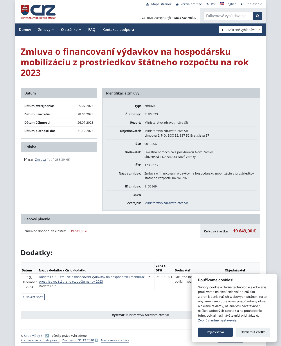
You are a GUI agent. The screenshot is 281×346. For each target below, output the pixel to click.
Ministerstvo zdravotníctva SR (166, 203)
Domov (25, 29)
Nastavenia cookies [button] (115, 340)
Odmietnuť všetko (253, 332)
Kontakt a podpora (118, 29)
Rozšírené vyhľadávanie (242, 30)
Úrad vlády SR (34, 336)
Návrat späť (34, 297)
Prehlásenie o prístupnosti (40, 340)
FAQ (91, 29)
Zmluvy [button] (44, 29)
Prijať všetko (215, 332)
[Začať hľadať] (257, 16)
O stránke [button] (69, 29)
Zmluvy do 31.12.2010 (78, 340)
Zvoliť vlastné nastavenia (217, 320)
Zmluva (40, 159)
